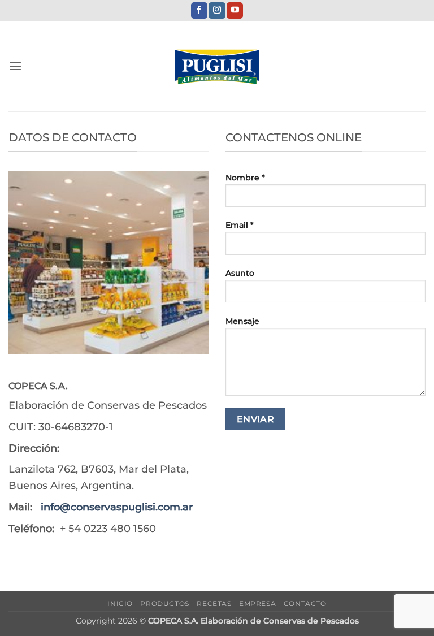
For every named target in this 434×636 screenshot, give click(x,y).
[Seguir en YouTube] (235, 10)
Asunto (239, 273)
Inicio (120, 603)
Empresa (257, 603)
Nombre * (245, 177)
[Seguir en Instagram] (217, 10)
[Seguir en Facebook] (199, 10)
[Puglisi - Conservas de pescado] (217, 66)
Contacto (305, 603)
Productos (164, 603)
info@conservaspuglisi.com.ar (117, 507)
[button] (15, 66)
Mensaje (242, 321)
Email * (239, 225)
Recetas (214, 603)
